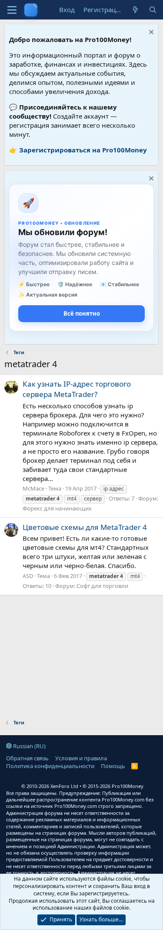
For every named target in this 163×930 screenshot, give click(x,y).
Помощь (113, 766)
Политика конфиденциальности (50, 766)
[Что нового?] (135, 10)
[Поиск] (152, 10)
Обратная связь (27, 758)
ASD (28, 576)
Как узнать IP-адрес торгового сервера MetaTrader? (77, 389)
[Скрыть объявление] (150, 33)
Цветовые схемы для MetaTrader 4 (85, 527)
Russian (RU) (29, 746)
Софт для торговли (102, 586)
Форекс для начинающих (57, 508)
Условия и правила (81, 758)
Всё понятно (81, 313)
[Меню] (12, 10)
